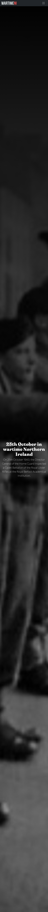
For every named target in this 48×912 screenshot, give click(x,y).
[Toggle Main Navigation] (43, 3)
